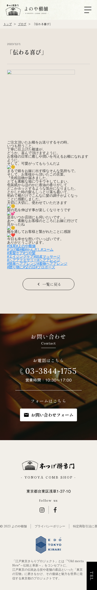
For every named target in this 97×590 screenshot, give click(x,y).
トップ (7, 24)
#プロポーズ (45, 267)
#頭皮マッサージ (47, 256)
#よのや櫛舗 (26, 246)
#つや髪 (29, 253)
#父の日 (29, 267)
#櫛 (22, 249)
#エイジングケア (20, 256)
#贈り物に (15, 267)
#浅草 (11, 246)
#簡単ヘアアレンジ (22, 264)
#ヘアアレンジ (48, 260)
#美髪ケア (15, 253)
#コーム (47, 249)
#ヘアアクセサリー (22, 260)
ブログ (22, 24)
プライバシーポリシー (50, 526)
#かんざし (33, 249)
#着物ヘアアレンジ (52, 264)
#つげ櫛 (13, 249)
